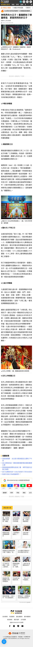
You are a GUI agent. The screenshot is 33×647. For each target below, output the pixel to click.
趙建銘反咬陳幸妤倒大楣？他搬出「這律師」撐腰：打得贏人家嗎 (9, 551)
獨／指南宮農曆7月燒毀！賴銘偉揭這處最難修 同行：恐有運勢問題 (6, 519)
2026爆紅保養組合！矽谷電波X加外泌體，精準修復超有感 (24, 551)
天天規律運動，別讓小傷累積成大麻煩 (26, 519)
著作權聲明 (27, 616)
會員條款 (9, 619)
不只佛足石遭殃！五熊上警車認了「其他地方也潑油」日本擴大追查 (6, 565)
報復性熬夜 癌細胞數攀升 (6, 534)
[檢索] (27, 1)
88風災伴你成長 (18, 8)
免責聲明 (11, 616)
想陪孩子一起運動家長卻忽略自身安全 (24, 596)
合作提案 (23, 619)
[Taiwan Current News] (20, 1)
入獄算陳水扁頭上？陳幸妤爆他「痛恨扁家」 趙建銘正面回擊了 (16, 533)
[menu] (31, 4)
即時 (17, 4)
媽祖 (24, 493)
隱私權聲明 (19, 616)
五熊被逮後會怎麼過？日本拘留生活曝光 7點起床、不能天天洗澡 (16, 519)
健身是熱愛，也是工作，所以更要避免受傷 (9, 597)
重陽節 (5, 493)
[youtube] (22, 626)
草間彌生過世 (5, 4)
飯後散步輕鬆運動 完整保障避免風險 (6, 579)
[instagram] (14, 626)
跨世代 (28, 8)
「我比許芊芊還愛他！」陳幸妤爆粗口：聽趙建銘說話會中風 (26, 579)
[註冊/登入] (30, 1)
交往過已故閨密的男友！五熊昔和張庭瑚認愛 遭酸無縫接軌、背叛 (16, 579)
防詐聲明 (5, 616)
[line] (18, 626)
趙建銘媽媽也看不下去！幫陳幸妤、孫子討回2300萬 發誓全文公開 (16, 565)
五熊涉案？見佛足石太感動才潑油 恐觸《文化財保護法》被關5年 (26, 533)
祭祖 (18, 493)
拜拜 (11, 493)
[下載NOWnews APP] (24, 1)
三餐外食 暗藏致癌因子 (26, 564)
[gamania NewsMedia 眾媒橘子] (16, 633)
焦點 (13, 4)
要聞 (21, 4)
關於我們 (16, 619)
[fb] (9, 626)
